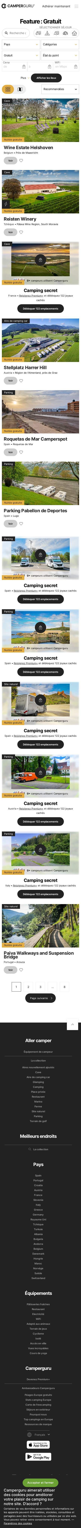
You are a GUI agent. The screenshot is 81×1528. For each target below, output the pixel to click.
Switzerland (38, 1278)
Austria (8, 372)
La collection (38, 1060)
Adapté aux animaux (38, 1323)
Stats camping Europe (38, 1399)
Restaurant (38, 1096)
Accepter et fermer (40, 1482)
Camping (38, 1086)
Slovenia (38, 1199)
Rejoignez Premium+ (31, 295)
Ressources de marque (38, 1424)
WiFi (38, 1318)
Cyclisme (38, 1333)
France (12, 295)
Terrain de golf (38, 1121)
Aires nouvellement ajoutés (38, 1067)
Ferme (38, 1106)
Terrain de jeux (38, 1328)
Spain (7, 444)
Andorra (38, 1243)
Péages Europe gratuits (38, 1394)
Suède (38, 1273)
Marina (38, 1101)
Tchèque (9, 224)
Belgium (8, 152)
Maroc (38, 1263)
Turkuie (38, 1229)
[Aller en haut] (72, 1024)
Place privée (38, 1091)
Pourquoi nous (38, 1414)
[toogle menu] (76, 6)
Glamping (38, 1081)
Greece (38, 1209)
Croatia (38, 1185)
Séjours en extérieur (38, 1409)
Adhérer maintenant (56, 6)
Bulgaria (38, 1238)
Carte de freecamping (38, 1404)
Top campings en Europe (38, 1419)
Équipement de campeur (38, 1051)
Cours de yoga (38, 1353)
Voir (10, 160)
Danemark (38, 1253)
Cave (38, 1072)
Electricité (38, 1314)
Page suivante (39, 998)
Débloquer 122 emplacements (40, 308)
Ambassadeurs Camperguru (38, 1388)
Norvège (38, 1268)
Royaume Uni (38, 1219)
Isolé (38, 1338)
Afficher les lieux (46, 77)
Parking (38, 1116)
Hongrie (38, 1258)
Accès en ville (38, 1343)
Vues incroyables (38, 1348)
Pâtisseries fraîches (38, 1304)
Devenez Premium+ (38, 1379)
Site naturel (38, 1111)
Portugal (9, 962)
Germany (38, 1214)
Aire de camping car (38, 1077)
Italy (7, 885)
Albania (38, 1234)
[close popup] (78, 1434)
